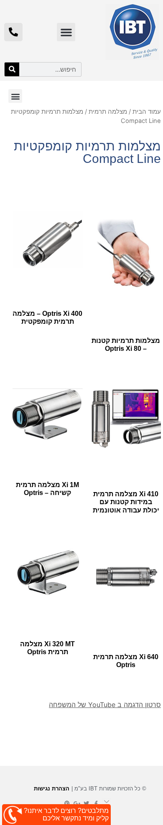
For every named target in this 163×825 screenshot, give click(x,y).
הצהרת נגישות (51, 788)
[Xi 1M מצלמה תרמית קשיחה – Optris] (48, 414)
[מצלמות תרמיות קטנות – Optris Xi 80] (126, 253)
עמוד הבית (146, 111)
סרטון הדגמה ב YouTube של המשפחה (105, 704)
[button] (66, 32)
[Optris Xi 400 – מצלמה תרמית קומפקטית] (48, 239)
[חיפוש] (12, 69)
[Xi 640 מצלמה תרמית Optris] (126, 576)
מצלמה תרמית (108, 111)
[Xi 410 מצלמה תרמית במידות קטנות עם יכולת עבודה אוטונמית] (126, 418)
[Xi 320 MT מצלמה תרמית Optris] (48, 570)
